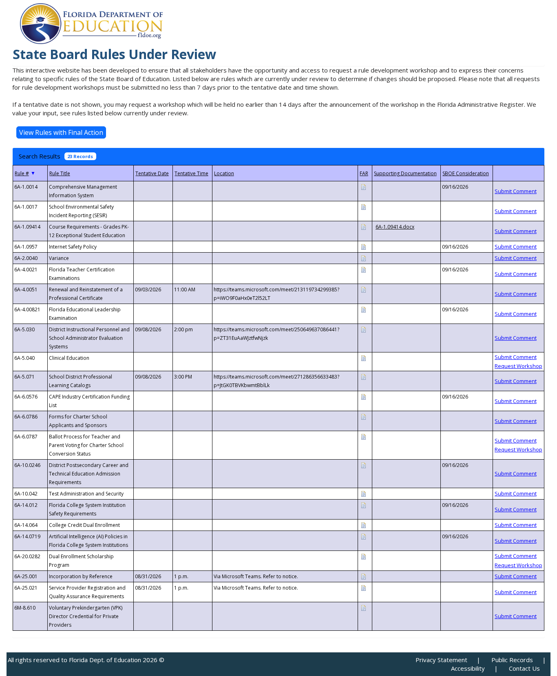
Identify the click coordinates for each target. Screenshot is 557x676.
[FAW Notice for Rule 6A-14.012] (363, 504)
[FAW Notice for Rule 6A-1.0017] (363, 206)
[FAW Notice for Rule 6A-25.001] (363, 576)
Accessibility (468, 668)
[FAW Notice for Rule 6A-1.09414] (363, 226)
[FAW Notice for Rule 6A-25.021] (363, 587)
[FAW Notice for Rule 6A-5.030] (363, 329)
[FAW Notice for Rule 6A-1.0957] (363, 246)
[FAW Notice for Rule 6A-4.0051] (363, 289)
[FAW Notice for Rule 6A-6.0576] (363, 396)
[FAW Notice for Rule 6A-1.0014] (363, 186)
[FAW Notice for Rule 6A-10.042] (363, 493)
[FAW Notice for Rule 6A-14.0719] (363, 536)
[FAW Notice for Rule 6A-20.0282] (363, 556)
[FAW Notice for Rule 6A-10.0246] (363, 464)
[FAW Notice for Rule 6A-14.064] (363, 524)
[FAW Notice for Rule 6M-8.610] (363, 607)
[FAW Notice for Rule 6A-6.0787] (363, 436)
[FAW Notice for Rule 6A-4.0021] (363, 269)
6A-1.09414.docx (395, 226)
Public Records (512, 660)
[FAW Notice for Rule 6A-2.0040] (363, 257)
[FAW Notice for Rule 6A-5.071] (363, 376)
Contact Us (524, 668)
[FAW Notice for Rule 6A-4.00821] (363, 309)
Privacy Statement (441, 660)
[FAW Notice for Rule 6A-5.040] (363, 357)
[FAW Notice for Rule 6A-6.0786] (363, 416)
